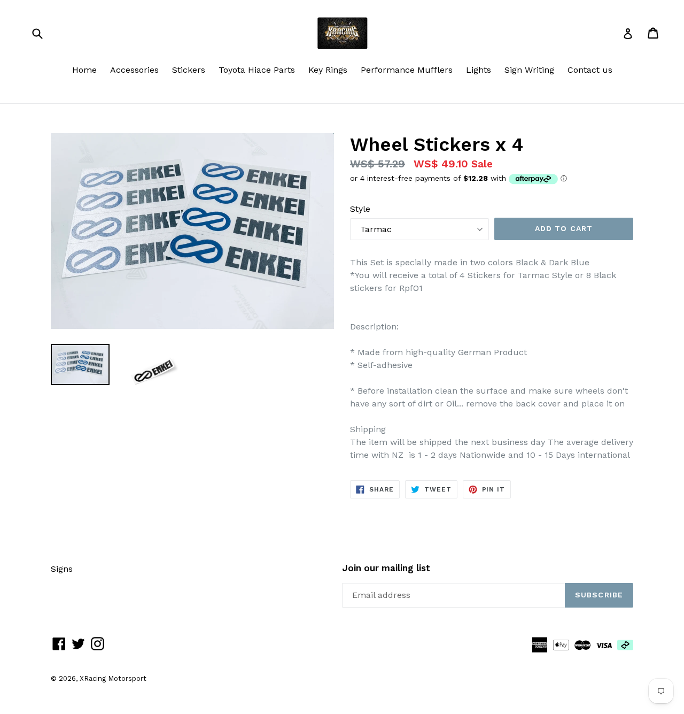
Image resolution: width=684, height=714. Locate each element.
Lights (478, 70)
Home (84, 70)
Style (360, 209)
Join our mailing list (386, 568)
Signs (62, 569)
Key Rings (327, 70)
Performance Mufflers (407, 70)
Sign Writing (529, 70)
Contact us (590, 70)
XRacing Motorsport (113, 678)
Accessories (134, 70)
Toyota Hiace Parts (257, 70)
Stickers (188, 70)
